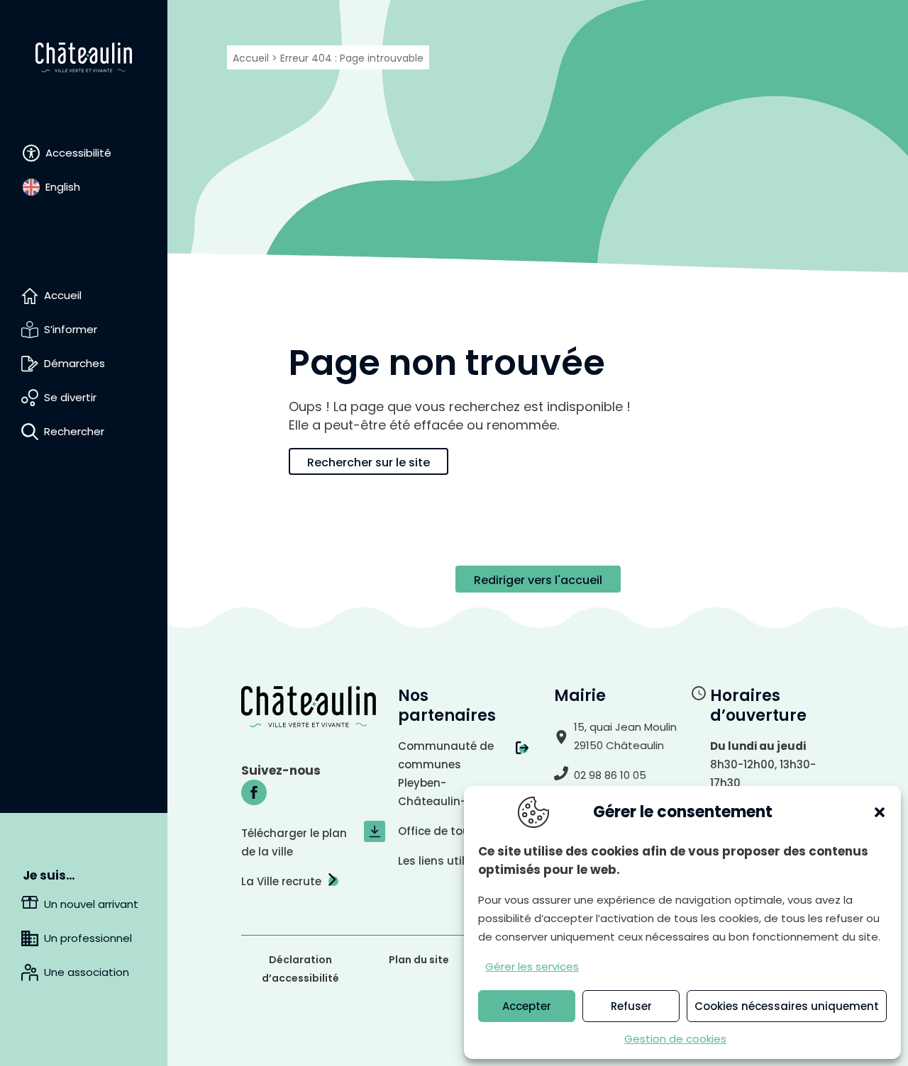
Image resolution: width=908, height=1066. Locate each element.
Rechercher (74, 431)
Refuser (631, 1006)
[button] (880, 812)
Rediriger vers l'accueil (538, 580)
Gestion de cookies (675, 1038)
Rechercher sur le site (368, 462)
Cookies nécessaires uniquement (786, 1006)
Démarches (74, 363)
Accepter (526, 1006)
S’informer (70, 329)
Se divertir (70, 397)
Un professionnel (88, 938)
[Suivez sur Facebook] (254, 792)
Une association (86, 972)
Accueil (63, 295)
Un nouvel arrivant (91, 904)
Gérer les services (532, 966)
